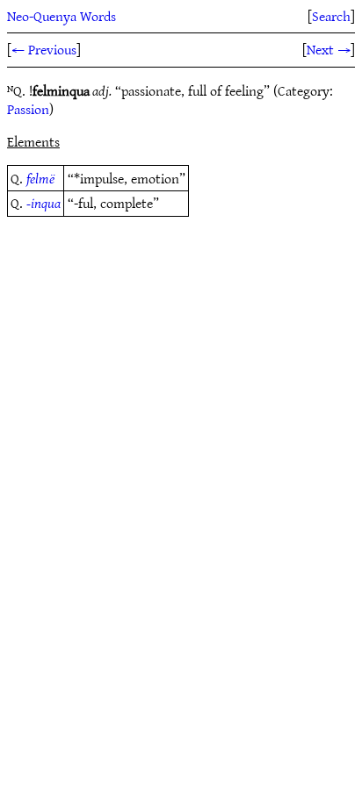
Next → (329, 49)
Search (331, 16)
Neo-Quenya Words (61, 16)
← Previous (43, 49)
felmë (40, 178)
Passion (28, 109)
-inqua (43, 202)
